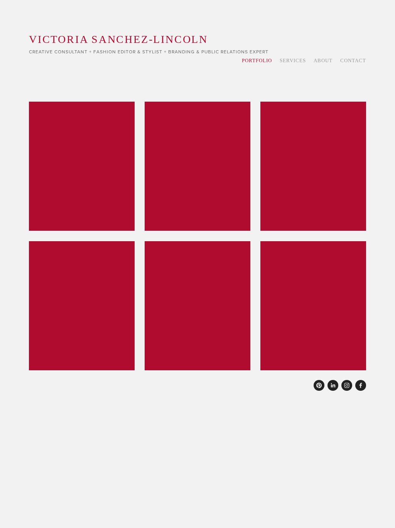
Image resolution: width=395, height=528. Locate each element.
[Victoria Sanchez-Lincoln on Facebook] (360, 385)
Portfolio (257, 60)
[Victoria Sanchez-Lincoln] (319, 385)
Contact (353, 60)
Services (293, 60)
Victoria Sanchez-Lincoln (118, 39)
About (323, 60)
